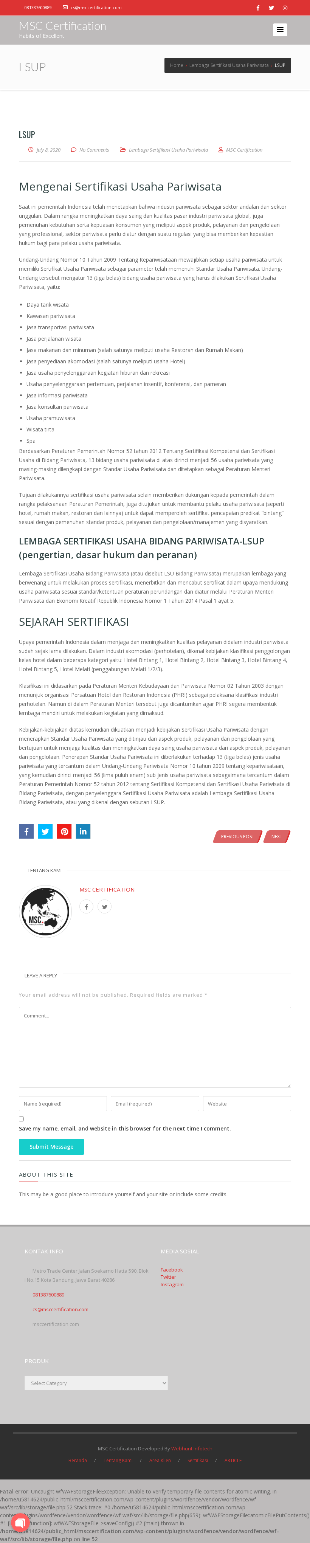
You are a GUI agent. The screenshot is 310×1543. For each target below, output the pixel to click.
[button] (280, 29)
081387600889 (38, 7)
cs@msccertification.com (96, 7)
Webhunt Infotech (191, 1448)
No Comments (94, 149)
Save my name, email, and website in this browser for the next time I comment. (125, 1128)
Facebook (172, 1269)
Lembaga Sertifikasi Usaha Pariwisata (168, 149)
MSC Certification (62, 25)
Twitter (168, 1276)
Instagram (172, 1284)
